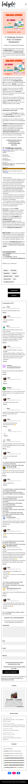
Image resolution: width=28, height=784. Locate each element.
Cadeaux (6, 270)
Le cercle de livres (11, 517)
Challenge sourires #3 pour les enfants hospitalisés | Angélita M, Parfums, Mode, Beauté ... (13, 494)
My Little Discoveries (12, 545)
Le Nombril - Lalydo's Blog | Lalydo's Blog (14, 465)
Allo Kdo (14, 84)
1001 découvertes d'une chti (14, 588)
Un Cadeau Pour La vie (15, 241)
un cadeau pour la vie (8, 281)
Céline (8, 307)
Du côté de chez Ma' (12, 467)
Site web (4, 655)
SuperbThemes (23, 781)
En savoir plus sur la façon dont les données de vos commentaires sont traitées (13, 678)
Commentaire (6, 625)
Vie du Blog (13, 270)
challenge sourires (8, 276)
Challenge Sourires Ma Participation (14, 188)
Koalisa (8, 440)
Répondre (4, 312)
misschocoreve (7, 279)
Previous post (14, 290)
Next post (14, 295)
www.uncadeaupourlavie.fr (9, 251)
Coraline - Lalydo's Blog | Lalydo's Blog (14, 512)
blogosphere (6, 273)
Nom (3, 641)
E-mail (4, 648)
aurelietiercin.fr (20, 706)
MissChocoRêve (8, 50)
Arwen (8, 408)
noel (14, 279)
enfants (16, 276)
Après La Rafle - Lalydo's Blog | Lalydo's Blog (15, 544)
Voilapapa (9, 387)
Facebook (16, 216)
